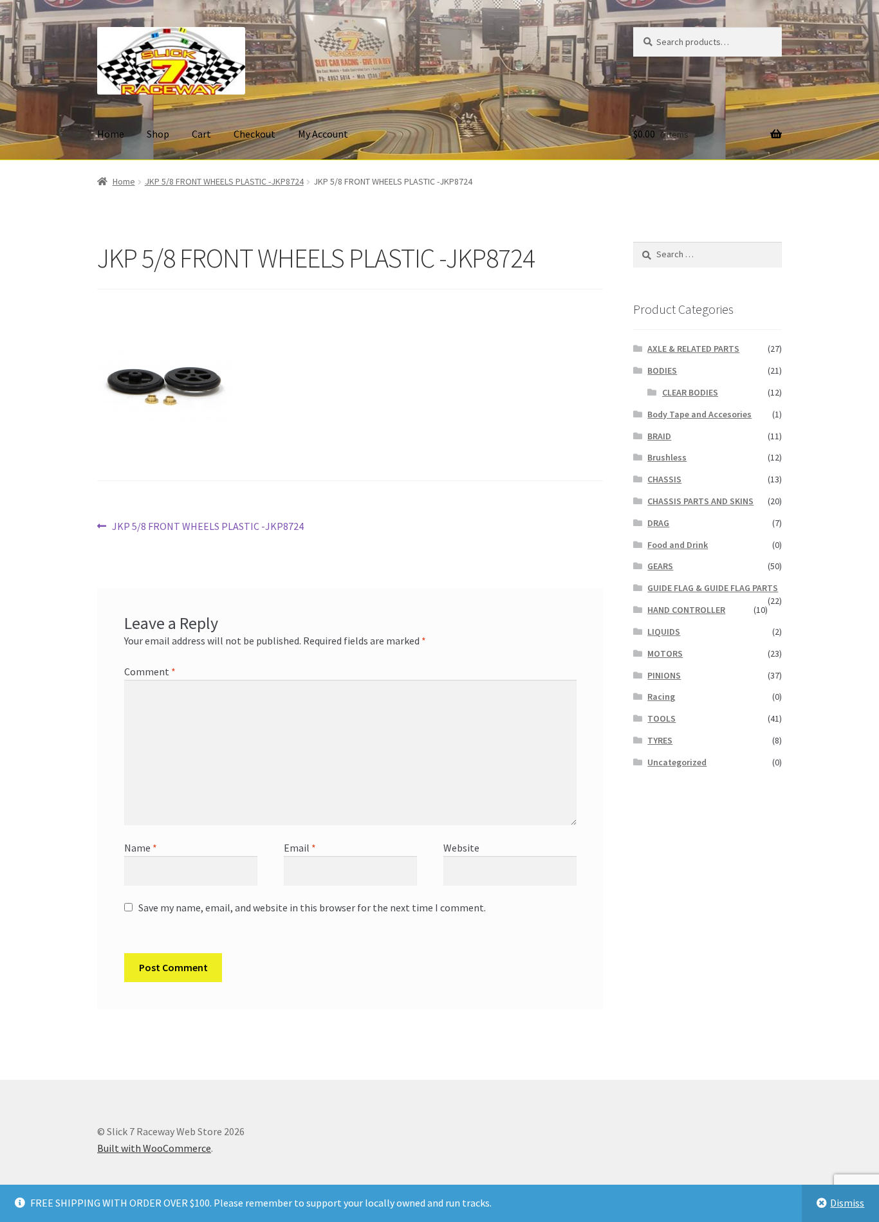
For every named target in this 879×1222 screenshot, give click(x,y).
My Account (323, 133)
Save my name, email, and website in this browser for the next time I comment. (312, 907)
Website (461, 847)
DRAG (658, 523)
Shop (158, 133)
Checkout (254, 133)
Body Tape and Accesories (699, 414)
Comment (150, 671)
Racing (661, 696)
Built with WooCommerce (154, 1148)
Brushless (667, 457)
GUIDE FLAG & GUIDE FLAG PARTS (712, 588)
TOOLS (661, 718)
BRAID (659, 436)
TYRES (659, 740)
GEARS (660, 566)
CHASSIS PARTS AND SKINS (700, 501)
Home (110, 133)
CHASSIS (664, 479)
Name (140, 847)
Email (300, 847)
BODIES (662, 370)
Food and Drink (677, 545)
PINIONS (664, 675)
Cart (201, 133)
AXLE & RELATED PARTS (693, 348)
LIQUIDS (663, 631)
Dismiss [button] (847, 1202)
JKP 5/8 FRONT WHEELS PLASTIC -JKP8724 (224, 181)
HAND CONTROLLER (686, 610)
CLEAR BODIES (690, 392)
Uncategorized (677, 762)
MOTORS (665, 653)
